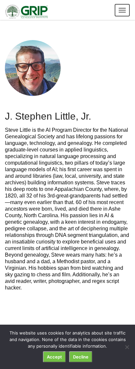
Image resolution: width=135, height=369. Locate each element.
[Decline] (127, 347)
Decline (80, 356)
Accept (54, 356)
